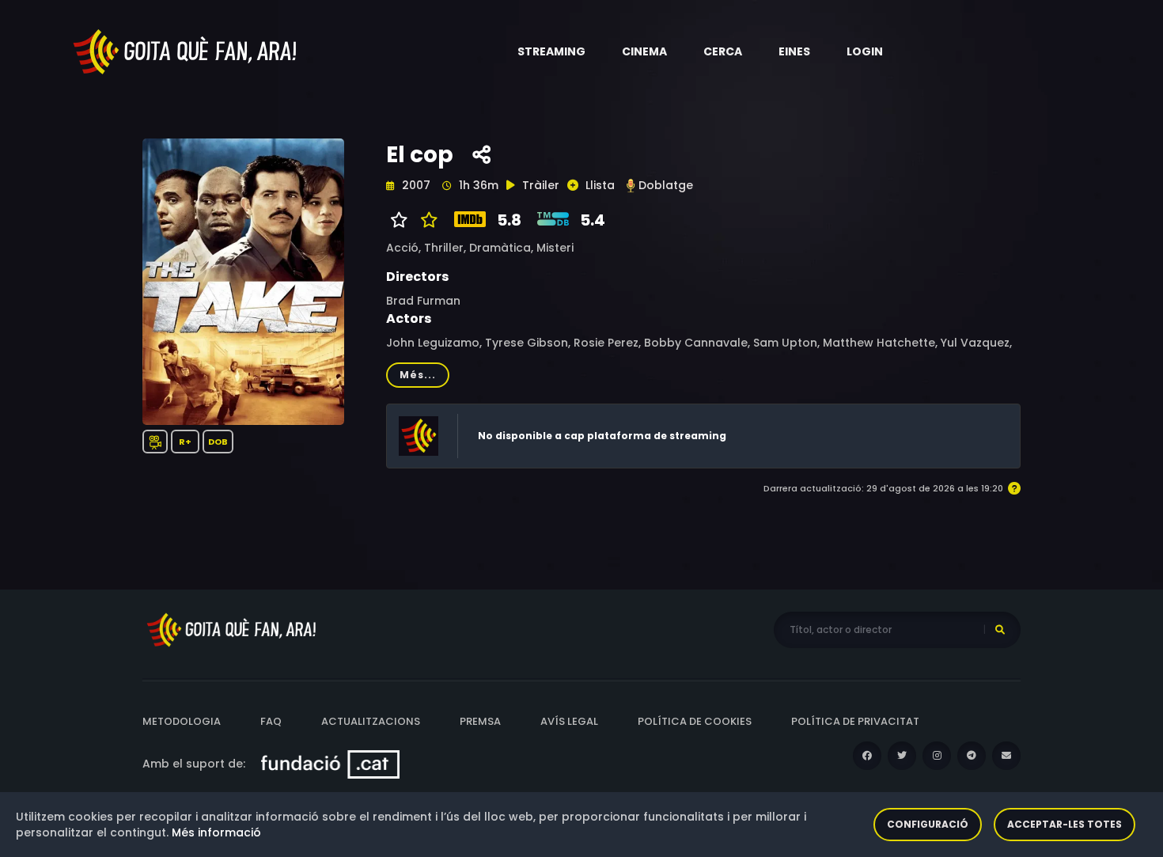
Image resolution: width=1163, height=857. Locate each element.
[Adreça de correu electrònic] (1006, 755)
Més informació (216, 832)
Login (865, 51)
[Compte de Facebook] (867, 755)
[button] (551, 51)
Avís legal (569, 721)
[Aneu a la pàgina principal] (186, 51)
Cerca (722, 51)
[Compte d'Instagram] (936, 755)
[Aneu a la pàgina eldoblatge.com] (630, 185)
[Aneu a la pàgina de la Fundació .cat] (330, 764)
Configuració (927, 824)
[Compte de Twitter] (902, 755)
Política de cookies (695, 721)
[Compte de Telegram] (971, 755)
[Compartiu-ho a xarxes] (481, 155)
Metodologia (181, 721)
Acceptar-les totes (1064, 824)
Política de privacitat (855, 721)
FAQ (271, 721)
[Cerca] (1000, 630)
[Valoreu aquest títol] (425, 220)
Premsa (480, 721)
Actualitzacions (370, 721)
